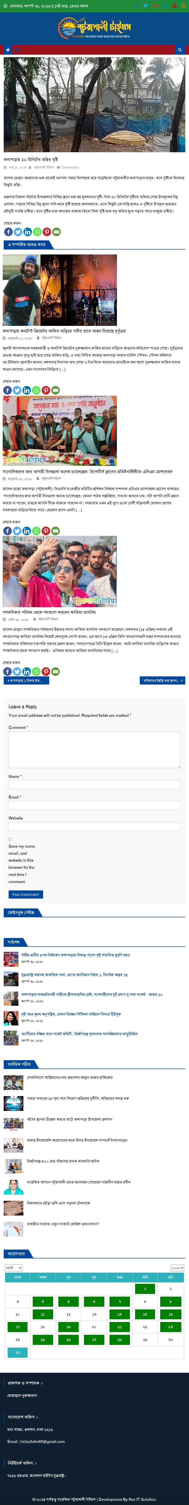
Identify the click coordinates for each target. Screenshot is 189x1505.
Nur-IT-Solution (142, 1499)
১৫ (145, 1314)
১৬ (171, 1314)
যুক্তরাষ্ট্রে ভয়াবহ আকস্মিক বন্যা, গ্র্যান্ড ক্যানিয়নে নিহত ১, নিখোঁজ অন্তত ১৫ (74, 974)
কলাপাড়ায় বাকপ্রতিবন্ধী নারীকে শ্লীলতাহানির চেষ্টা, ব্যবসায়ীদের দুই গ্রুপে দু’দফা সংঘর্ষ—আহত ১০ (92, 994)
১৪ (120, 1314)
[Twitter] (18, 232)
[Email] (56, 232)
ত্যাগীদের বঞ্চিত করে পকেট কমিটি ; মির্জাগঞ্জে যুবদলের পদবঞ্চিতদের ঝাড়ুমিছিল (79, 1034)
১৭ (18, 1326)
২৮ (119, 1339)
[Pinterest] (47, 232)
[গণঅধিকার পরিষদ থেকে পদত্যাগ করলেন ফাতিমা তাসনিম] (94, 571)
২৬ (68, 1339)
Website (16, 818)
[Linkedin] (27, 232)
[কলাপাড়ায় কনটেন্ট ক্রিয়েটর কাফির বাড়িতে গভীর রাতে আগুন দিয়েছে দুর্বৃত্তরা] (94, 290)
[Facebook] (8, 232)
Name (15, 776)
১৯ (68, 1326)
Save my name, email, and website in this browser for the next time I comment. (22, 864)
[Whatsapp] (37, 232)
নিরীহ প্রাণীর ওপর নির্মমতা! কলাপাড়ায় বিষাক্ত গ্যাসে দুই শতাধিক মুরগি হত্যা (75, 955)
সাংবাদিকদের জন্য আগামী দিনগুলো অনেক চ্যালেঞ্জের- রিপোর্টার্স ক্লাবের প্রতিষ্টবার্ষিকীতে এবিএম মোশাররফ (88, 472)
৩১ (18, 1352)
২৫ (43, 1339)
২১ (120, 1326)
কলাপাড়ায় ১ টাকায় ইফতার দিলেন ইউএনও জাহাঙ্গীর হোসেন (29, 680)
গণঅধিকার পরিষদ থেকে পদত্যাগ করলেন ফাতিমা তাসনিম (49, 612)
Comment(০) (70, 167)
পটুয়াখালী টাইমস (43, 167)
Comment (18, 727)
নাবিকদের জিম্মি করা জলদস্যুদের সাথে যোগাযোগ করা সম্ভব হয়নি (164, 680)
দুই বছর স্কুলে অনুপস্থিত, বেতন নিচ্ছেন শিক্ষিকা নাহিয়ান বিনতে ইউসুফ (71, 1014)
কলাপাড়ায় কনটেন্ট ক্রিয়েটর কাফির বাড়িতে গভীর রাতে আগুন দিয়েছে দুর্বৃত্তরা (64, 331)
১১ (43, 1314)
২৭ (94, 1339)
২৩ (170, 1326)
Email (15, 797)
